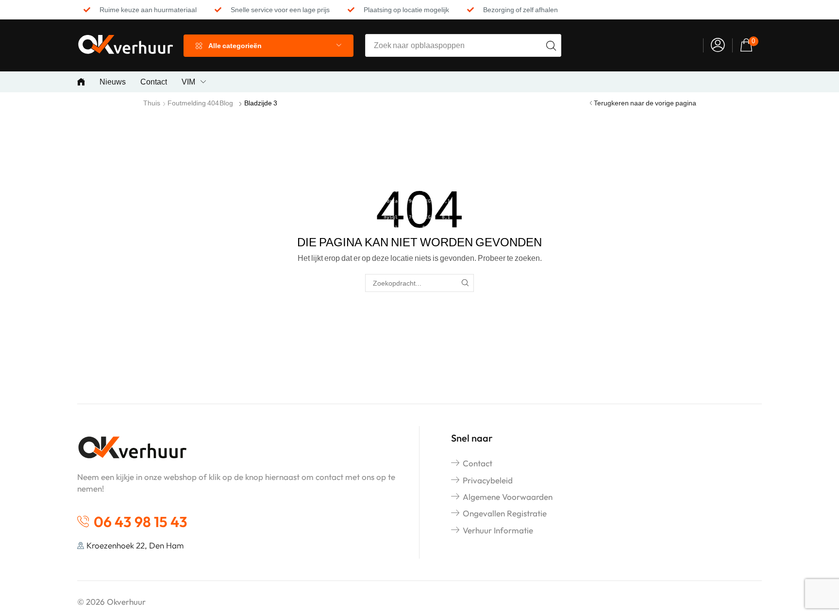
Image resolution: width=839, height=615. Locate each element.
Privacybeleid (488, 480)
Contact (477, 463)
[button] (718, 45)
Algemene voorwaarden (508, 497)
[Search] (551, 45)
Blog (226, 103)
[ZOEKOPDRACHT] (465, 283)
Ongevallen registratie (505, 513)
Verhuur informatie (498, 530)
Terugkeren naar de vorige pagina (645, 103)
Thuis (151, 103)
